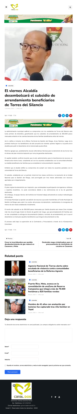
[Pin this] (70, 115)
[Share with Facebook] (59, 115)
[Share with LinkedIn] (67, 115)
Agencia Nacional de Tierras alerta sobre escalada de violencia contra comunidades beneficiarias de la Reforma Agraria (48, 268)
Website (7, 359)
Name (7, 346)
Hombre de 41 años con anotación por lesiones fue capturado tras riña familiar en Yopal (49, 307)
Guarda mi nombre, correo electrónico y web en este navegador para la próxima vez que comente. (39, 365)
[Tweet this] (63, 115)
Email (7, 353)
